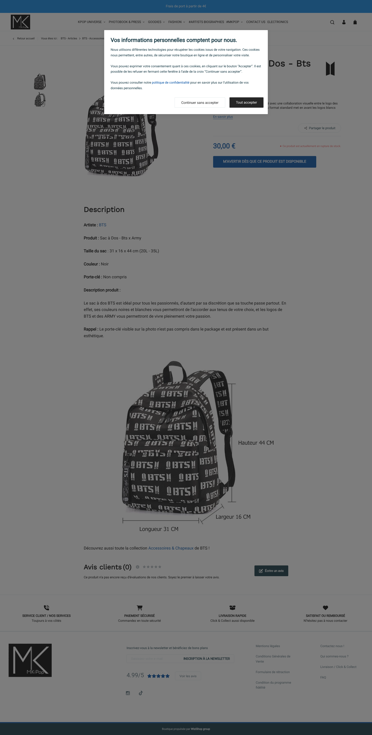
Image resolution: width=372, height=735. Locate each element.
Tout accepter (246, 102)
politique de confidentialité (170, 82)
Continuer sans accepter (200, 103)
